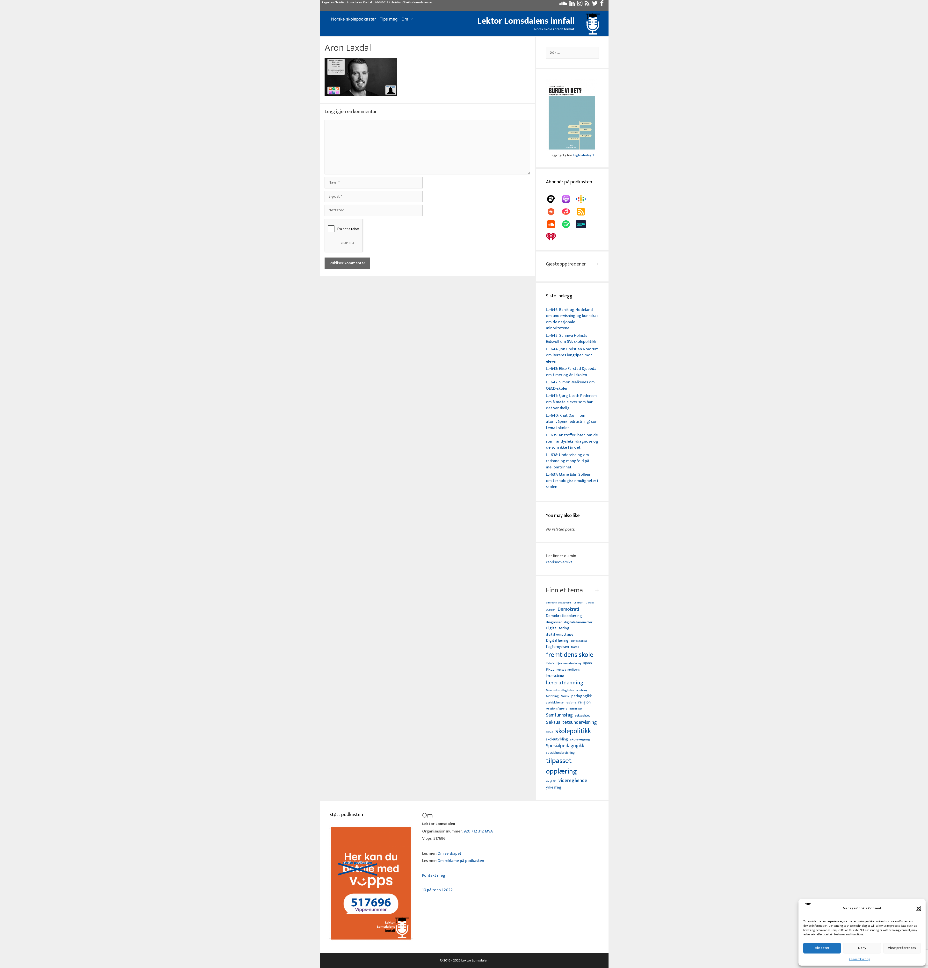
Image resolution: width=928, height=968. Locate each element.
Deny (862, 948)
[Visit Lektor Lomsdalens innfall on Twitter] (595, 4)
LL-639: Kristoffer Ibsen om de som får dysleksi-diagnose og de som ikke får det (572, 441)
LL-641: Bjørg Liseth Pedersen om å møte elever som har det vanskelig (571, 401)
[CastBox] (553, 211)
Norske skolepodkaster (353, 19)
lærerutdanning (564, 683)
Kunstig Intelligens (568, 670)
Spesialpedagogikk (565, 746)
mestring (581, 690)
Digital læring (557, 641)
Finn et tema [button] (564, 590)
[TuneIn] (583, 224)
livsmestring (555, 676)
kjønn (587, 663)
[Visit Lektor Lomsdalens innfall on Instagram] (579, 4)
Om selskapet (449, 853)
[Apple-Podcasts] (568, 199)
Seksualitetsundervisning (571, 722)
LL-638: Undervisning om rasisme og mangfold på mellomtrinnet (567, 461)
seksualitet (582, 715)
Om (404, 19)
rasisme (571, 702)
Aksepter (822, 948)
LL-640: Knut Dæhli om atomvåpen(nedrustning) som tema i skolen (572, 421)
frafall (575, 647)
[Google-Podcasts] (583, 199)
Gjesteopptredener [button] (566, 264)
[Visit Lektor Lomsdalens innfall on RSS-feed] (587, 4)
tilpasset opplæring (561, 766)
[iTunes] (568, 211)
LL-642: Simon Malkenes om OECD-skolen (570, 385)
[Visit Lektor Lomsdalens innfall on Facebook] (602, 4)
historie (550, 663)
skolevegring (580, 739)
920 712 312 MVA (478, 831)
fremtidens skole (569, 655)
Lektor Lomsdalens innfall (526, 21)
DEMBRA (550, 610)
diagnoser (554, 622)
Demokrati (568, 609)
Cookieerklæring (859, 959)
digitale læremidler (578, 622)
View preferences (902, 948)
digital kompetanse (559, 634)
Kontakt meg (433, 875)
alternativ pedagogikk (558, 603)
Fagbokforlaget (583, 155)
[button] (918, 908)
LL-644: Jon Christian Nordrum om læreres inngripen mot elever (572, 355)
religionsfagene (556, 709)
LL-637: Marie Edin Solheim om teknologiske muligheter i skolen (572, 480)
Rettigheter (575, 709)
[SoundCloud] (553, 224)
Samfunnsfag (559, 715)
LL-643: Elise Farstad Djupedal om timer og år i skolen (571, 371)
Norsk (565, 696)
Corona (590, 603)
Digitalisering (557, 628)
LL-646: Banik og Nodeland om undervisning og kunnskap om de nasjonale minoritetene (572, 319)
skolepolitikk (573, 731)
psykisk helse (555, 702)
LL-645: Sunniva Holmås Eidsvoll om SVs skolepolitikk (571, 338)
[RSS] (583, 211)
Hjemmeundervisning (569, 663)
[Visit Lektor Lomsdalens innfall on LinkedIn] (572, 4)
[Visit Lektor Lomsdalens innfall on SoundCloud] (563, 4)
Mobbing (552, 696)
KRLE (550, 669)
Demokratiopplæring (564, 616)
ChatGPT (578, 603)
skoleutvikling (557, 739)
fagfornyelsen (557, 647)
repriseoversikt (559, 562)
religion (584, 702)
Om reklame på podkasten (460, 860)
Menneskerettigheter (560, 690)
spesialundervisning (560, 753)
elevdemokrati (579, 641)
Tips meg (389, 19)
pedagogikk (581, 696)
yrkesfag (553, 787)
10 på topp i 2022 (437, 890)
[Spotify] (568, 224)
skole (549, 732)
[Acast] (553, 199)
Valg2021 (551, 781)
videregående (572, 780)
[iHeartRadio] (553, 237)
